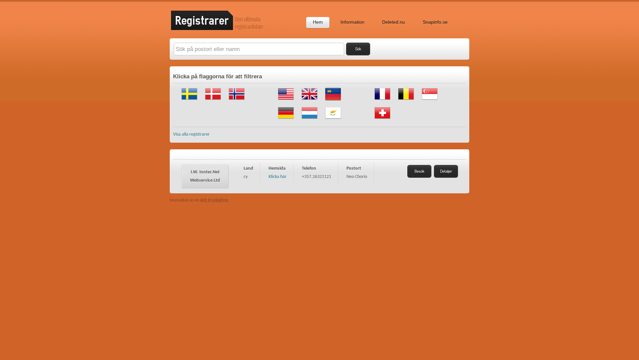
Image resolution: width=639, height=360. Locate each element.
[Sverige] (189, 100)
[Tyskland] (286, 119)
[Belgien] (406, 100)
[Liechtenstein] (333, 100)
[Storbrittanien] (310, 100)
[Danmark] (213, 100)
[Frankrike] (382, 100)
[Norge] (237, 100)
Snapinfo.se (435, 22)
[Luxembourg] (310, 119)
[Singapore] (430, 100)
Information (352, 22)
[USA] (286, 100)
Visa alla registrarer (191, 134)
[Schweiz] (382, 119)
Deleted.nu (393, 22)
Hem (318, 22)
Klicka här (278, 176)
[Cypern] (333, 119)
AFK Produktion (214, 200)
